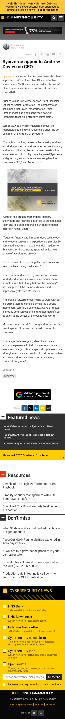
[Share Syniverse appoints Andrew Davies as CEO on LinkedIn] (47, 54)
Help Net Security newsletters (27, 3)
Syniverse (8, 76)
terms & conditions (51, 684)
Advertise (50, 704)
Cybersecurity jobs (21, 651)
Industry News (18, 45)
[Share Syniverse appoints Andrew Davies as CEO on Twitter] (41, 54)
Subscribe (54, 677)
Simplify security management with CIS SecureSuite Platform (29, 496)
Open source (17, 664)
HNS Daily (15, 606)
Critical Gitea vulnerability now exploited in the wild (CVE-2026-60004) (30, 564)
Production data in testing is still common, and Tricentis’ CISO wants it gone (30, 575)
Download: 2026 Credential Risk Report (26, 455)
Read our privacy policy (21, 704)
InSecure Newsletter (23, 627)
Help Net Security (47, 699)
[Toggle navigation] (61, 18)
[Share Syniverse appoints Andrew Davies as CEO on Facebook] (35, 54)
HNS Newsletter (20, 617)
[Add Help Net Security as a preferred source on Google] (59, 54)
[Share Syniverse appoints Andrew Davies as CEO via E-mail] (53, 54)
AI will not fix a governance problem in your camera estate (31, 443)
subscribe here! (48, 9)
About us (39, 704)
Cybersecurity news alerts (27, 638)
